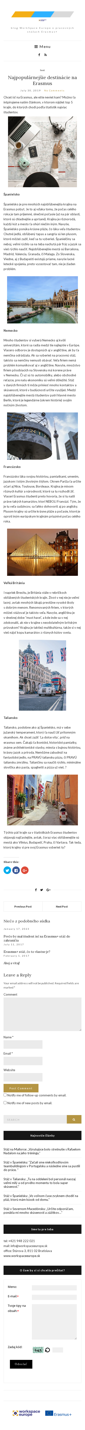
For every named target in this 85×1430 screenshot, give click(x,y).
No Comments (54, 90)
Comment (10, 994)
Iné (42, 70)
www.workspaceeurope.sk (22, 1256)
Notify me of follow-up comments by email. (36, 1095)
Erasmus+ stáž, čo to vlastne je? (27, 952)
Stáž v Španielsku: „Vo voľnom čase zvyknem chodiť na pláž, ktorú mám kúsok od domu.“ (41, 1197)
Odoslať (21, 1364)
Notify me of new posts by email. (29, 1103)
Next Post (62, 906)
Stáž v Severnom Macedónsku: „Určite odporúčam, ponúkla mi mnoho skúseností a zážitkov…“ (39, 1210)
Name (8, 1037)
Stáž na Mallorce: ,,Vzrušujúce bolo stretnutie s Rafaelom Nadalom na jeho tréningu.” (42, 1151)
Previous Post (23, 906)
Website (9, 1070)
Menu (44, 46)
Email (8, 1053)
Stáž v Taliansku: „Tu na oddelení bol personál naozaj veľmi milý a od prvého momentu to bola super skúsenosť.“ (40, 1182)
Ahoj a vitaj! (12, 963)
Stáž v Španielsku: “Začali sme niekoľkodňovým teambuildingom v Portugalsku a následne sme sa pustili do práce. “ (42, 1166)
